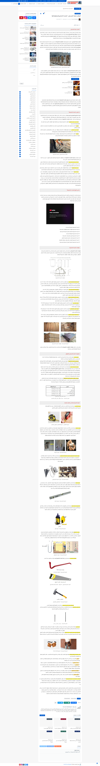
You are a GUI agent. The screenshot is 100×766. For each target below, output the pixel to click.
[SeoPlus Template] (80, 764)
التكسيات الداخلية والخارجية (27, 130)
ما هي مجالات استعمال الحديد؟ (67, 87)
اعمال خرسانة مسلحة (51, 3)
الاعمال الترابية (27, 116)
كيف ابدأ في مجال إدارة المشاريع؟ (66, 8)
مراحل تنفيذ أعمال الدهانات (24, 43)
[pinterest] (19, 1)
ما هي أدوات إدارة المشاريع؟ (24, 53)
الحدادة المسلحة (27, 132)
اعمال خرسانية (77, 13)
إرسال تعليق (77, 750)
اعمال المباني (27, 103)
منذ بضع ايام (26, 26)
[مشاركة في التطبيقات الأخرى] (55, 703)
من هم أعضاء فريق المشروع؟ (25, 39)
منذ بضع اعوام (70, 81)
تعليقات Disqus (42, 746)
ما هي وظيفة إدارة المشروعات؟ (26, 60)
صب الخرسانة (27, 150)
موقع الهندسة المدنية (67, 764)
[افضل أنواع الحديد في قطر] (76, 83)
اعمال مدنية (60, 3)
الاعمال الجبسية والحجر (27, 118)
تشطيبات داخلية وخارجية (27, 140)
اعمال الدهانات (27, 99)
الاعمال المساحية (27, 124)
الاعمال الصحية (27, 120)
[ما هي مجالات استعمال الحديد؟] (76, 88)
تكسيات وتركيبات (32, 3)
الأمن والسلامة (27, 126)
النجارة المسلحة (67, 698)
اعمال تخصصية (23, 3)
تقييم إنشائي (15, 3)
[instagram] (21, 1)
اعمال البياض (27, 95)
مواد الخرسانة (27, 156)
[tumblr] (23, 1)
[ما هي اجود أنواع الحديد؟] (76, 93)
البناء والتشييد (27, 128)
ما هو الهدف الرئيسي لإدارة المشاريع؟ (24, 29)
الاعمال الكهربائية (27, 122)
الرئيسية (64, 3)
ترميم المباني (27, 138)
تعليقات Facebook (50, 746)
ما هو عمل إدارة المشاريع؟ (24, 33)
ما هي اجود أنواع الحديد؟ (48, 728)
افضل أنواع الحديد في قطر (67, 82)
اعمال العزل (27, 101)
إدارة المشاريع (27, 93)
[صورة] (33, 28)
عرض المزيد (42, 715)
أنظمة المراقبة (27, 136)
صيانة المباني (27, 152)
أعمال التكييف (27, 97)
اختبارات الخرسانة (27, 91)
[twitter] (25, 1)
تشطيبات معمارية (41, 3)
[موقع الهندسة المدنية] (74, 3)
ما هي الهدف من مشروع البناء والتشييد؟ (25, 49)
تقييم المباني (27, 144)
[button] (74, 703)
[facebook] (27, 1)
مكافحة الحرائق (27, 154)
